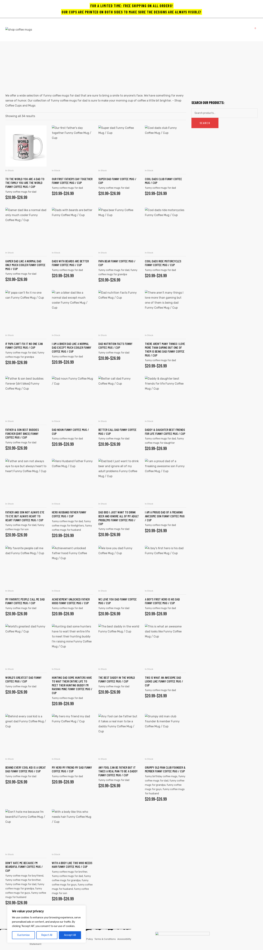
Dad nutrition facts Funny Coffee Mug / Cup (115, 346)
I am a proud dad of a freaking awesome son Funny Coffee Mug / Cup (165, 516)
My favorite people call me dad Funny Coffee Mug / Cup (25, 601)
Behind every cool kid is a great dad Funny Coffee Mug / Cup (25, 769)
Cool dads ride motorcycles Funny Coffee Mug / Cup (163, 263)
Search (205, 123)
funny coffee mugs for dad (20, 191)
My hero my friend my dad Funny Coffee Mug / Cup (72, 769)
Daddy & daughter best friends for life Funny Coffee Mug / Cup (165, 432)
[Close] (82, 908)
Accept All (70, 935)
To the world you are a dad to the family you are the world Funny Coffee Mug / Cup (24, 183)
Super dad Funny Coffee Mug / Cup (117, 181)
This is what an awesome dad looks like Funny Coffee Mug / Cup (164, 681)
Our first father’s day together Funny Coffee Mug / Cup (72, 181)
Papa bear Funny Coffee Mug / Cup (116, 263)
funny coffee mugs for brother (23, 880)
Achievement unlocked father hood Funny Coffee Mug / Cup (71, 601)
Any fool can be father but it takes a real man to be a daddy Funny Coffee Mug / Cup (118, 771)
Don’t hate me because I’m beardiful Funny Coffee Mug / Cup (24, 866)
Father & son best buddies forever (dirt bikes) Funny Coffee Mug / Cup (22, 433)
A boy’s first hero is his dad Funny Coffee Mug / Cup (162, 601)
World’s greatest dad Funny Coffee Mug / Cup (23, 679)
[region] (46, 924)
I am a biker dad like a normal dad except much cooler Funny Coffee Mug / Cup (71, 347)
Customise (23, 935)
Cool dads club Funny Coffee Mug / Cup (163, 181)
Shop (113, 64)
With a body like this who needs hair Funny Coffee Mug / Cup (72, 865)
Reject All (46, 935)
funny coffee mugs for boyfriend (24, 875)
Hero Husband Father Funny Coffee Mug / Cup (69, 514)
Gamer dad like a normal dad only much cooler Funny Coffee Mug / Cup (25, 265)
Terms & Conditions (105, 939)
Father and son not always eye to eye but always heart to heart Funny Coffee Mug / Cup (24, 516)
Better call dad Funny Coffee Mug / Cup (117, 432)
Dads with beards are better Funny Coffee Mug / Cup (70, 263)
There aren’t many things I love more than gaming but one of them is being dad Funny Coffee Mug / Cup (165, 349)
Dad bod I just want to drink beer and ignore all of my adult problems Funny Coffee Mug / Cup (118, 518)
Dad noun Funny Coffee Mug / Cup (70, 432)
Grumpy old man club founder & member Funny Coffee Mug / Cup (165, 769)
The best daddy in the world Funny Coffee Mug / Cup (116, 679)
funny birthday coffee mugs (161, 776)
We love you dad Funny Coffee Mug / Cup (117, 601)
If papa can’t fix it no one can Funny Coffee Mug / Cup (24, 346)
